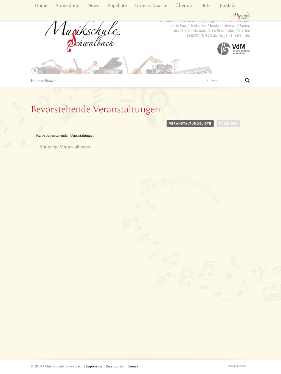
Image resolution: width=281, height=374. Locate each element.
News (93, 5)
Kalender (228, 123)
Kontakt (228, 5)
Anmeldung (67, 5)
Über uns (184, 5)
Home (41, 5)
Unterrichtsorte (151, 5)
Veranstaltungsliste (190, 123)
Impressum (94, 366)
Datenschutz (115, 366)
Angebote (117, 5)
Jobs (207, 5)
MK (244, 365)
